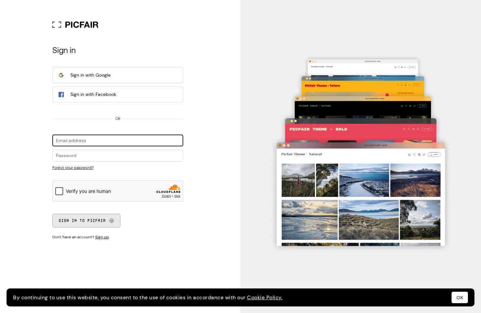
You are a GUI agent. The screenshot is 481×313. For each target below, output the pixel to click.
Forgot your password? (73, 167)
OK (459, 298)
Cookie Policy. (264, 297)
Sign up (102, 237)
